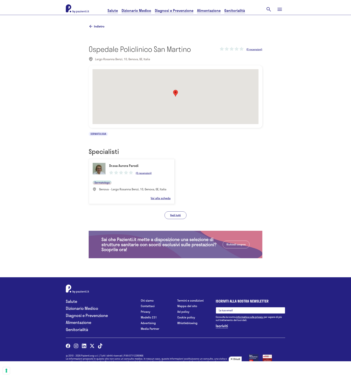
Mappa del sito (187, 306)
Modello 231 (149, 317)
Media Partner (150, 329)
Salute (112, 10)
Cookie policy (186, 317)
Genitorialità (234, 10)
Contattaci (148, 306)
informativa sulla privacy (249, 317)
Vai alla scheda (161, 198)
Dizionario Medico (136, 10)
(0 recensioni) (254, 49)
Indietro (99, 26)
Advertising (148, 323)
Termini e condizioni (190, 301)
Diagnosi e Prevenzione (174, 10)
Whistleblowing (187, 323)
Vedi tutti (175, 215)
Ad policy (183, 312)
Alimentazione (209, 10)
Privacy (145, 312)
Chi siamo (147, 301)
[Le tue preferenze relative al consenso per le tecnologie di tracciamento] (6, 370)
